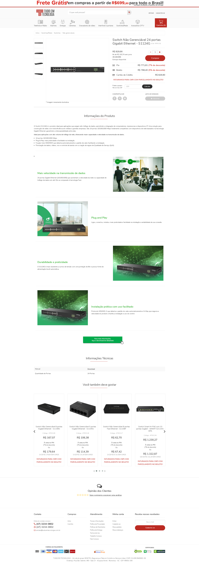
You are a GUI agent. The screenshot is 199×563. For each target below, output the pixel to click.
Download (91, 369)
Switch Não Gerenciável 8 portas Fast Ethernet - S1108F (116, 427)
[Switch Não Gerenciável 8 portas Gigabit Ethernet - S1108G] (49, 409)
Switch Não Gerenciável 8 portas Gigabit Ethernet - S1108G (49, 427)
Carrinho (70, 524)
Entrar (151, 13)
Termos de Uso (95, 533)
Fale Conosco (94, 539)
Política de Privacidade (97, 524)
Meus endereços (118, 530)
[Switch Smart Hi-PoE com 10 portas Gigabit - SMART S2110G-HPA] (150, 409)
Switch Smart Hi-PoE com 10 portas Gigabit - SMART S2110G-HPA (150, 428)
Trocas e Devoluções (97, 521)
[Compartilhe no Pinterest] (125, 98)
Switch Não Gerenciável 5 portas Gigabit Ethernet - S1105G (82, 427)
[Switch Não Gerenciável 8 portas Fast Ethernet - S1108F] (116, 409)
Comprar (155, 58)
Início (69, 521)
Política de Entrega (96, 530)
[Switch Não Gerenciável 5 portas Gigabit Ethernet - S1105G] (83, 409)
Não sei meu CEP (117, 88)
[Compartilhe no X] (120, 98)
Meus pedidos (117, 527)
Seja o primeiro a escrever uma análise (106, 495)
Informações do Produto (99, 116)
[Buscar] (129, 12)
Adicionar (155, 98)
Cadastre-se (160, 13)
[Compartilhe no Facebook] (115, 98)
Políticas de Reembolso (97, 527)
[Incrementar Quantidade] (160, 52)
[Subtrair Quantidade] (150, 52)
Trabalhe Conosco (96, 536)
